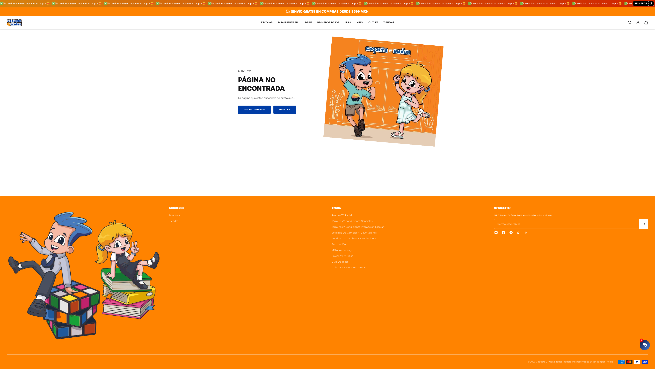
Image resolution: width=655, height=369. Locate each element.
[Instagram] (496, 232)
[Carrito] (646, 22)
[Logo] (15, 23)
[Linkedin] (526, 232)
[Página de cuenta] (638, 22)
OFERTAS (284, 109)
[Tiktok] (518, 232)
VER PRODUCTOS (254, 109)
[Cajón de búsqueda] (630, 22)
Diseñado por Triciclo (601, 361)
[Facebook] (503, 232)
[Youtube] (511, 232)
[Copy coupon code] (651, 3)
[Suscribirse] (643, 224)
